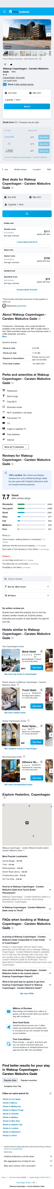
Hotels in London (10, 1128)
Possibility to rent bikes (16, 567)
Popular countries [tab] (29, 1080)
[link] (20, 674)
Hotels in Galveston (12, 1131)
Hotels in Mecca (10, 1102)
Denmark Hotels (15, 1177)
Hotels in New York (11, 1121)
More (4, 336)
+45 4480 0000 (10, 80)
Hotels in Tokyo (10, 1135)
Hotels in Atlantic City (12, 1124)
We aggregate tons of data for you (19, 1161)
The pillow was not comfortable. (20, 563)
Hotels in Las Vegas (12, 1099)
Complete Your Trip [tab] (12, 1086)
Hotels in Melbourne (12, 1106)
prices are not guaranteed (13, 1149)
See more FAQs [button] (27, 993)
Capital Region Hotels (37, 1177)
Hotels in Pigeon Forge (13, 1110)
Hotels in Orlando (11, 1113)
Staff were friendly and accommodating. (24, 545)
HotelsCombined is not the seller (19, 1156)
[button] (4, 11)
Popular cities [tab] (10, 1080)
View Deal (37, 667)
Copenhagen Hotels (23, 1182)
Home (4, 1177)
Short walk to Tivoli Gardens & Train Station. (25, 549)
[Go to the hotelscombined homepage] (19, 11)
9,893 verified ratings (24, 84)
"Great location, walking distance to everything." (24, 540)
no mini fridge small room (17, 560)
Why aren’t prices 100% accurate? (20, 1165)
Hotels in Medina (10, 1117)
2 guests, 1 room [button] (12, 99)
